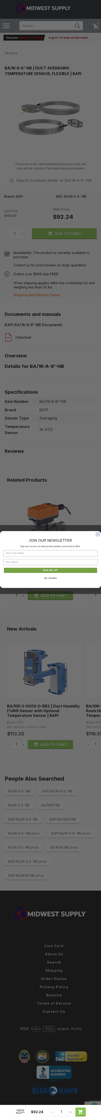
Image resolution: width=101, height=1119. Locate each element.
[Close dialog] (98, 534)
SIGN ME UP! (50, 570)
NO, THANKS (50, 578)
